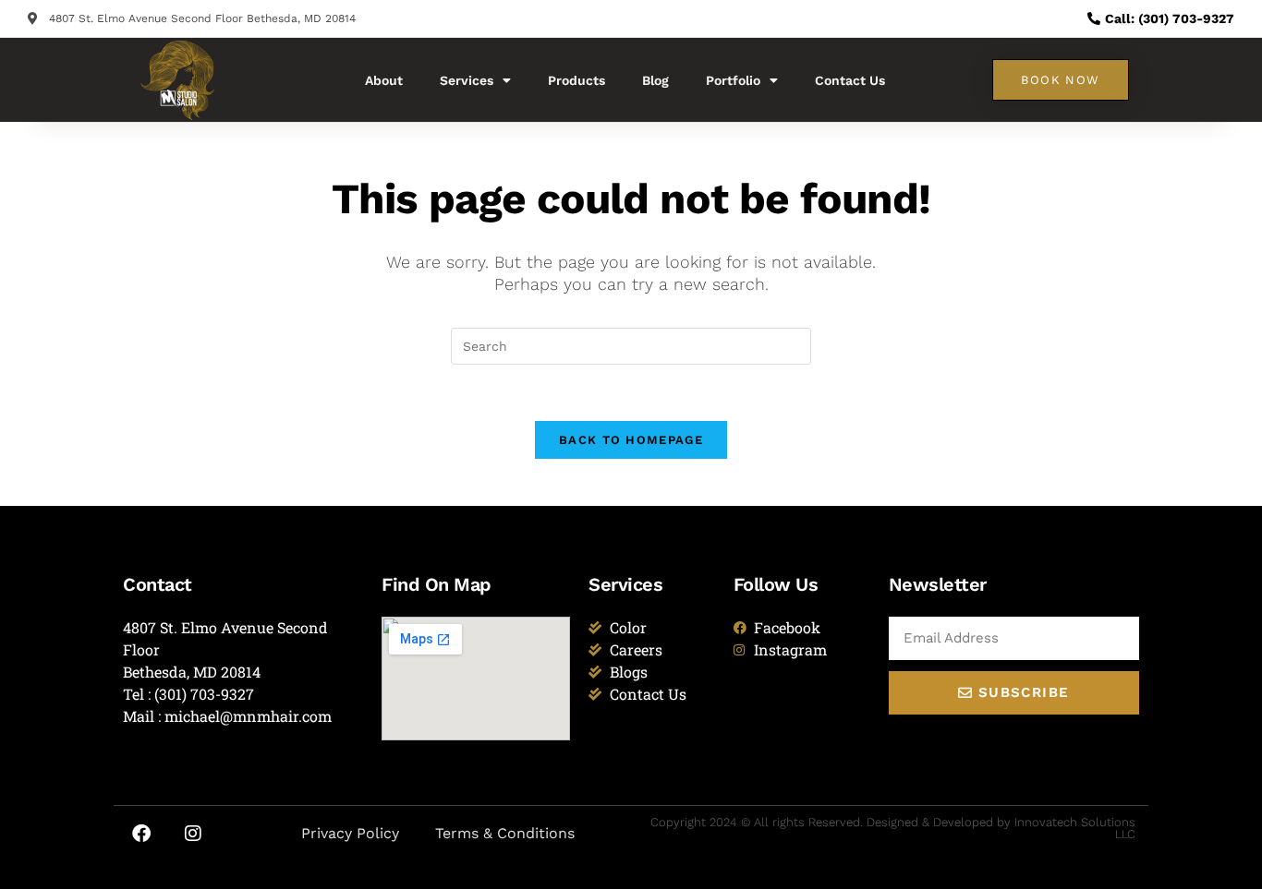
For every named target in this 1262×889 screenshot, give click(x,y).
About (384, 80)
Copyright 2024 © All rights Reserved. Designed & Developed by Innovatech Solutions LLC (892, 828)
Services (466, 80)
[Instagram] (193, 833)
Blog (655, 80)
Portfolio (733, 80)
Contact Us (850, 80)
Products (576, 80)
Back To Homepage (631, 440)
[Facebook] (141, 833)
